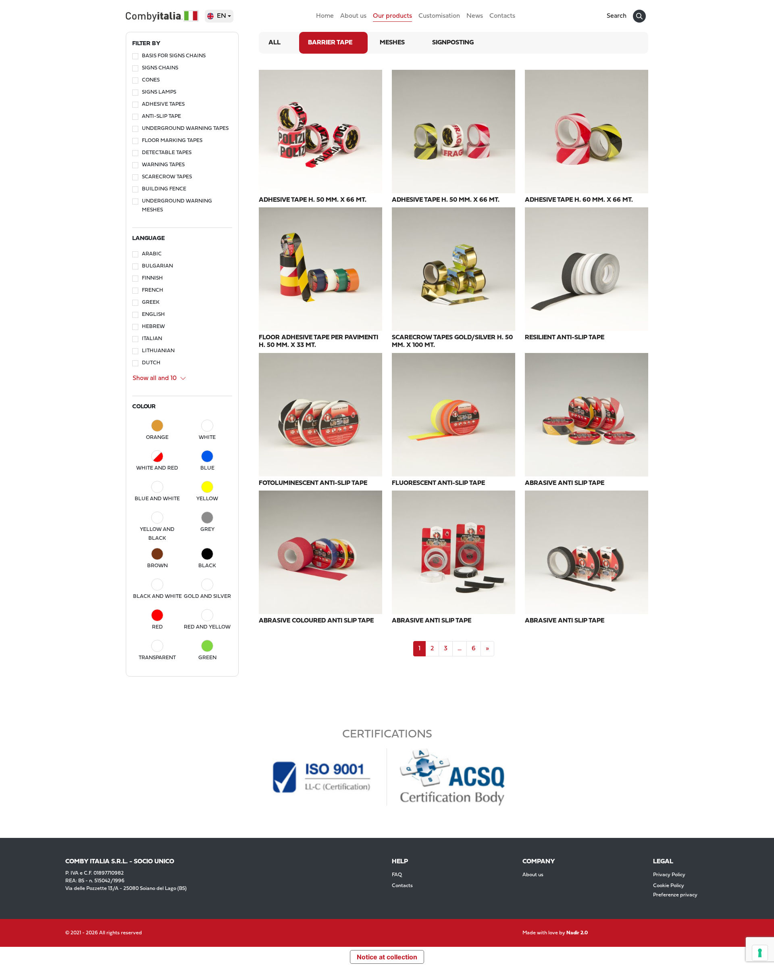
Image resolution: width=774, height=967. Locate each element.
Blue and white (157, 498)
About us (353, 16)
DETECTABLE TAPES (166, 152)
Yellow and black (157, 534)
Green (207, 657)
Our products (392, 16)
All (274, 43)
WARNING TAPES (163, 164)
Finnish (152, 278)
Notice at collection (387, 957)
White (207, 437)
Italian (152, 338)
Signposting (453, 43)
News (474, 16)
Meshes (392, 43)
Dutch (151, 362)
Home (325, 16)
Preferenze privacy (675, 895)
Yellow (207, 498)
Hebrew (153, 326)
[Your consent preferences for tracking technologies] (760, 953)
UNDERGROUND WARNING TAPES (185, 128)
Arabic (152, 254)
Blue (207, 468)
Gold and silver (207, 596)
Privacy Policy (669, 874)
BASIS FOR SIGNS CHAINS (174, 55)
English (153, 314)
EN (221, 16)
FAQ (397, 874)
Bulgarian (157, 266)
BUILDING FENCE (164, 189)
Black (207, 565)
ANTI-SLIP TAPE (161, 116)
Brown (157, 565)
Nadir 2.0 (577, 933)
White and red (157, 468)
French (152, 290)
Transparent (157, 657)
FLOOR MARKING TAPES (172, 140)
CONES (151, 80)
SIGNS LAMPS (159, 92)
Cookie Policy (668, 885)
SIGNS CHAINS (160, 68)
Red (157, 627)
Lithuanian (158, 350)
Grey (207, 529)
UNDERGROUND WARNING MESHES (177, 205)
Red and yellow (207, 627)
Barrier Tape (330, 43)
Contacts (502, 16)
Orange (157, 437)
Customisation (439, 16)
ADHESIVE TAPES (163, 104)
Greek (151, 302)
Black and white (157, 596)
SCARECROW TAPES (167, 177)
